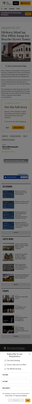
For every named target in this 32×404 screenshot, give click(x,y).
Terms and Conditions (21, 395)
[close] (29, 354)
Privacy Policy (9, 395)
